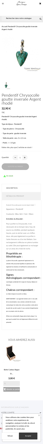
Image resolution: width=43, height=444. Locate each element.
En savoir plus (19, 429)
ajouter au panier (15, 166)
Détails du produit (15, 196)
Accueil (4, 26)
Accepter (28, 436)
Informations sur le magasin (15, 407)
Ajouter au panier (11, 389)
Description (12, 188)
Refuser (10, 436)
